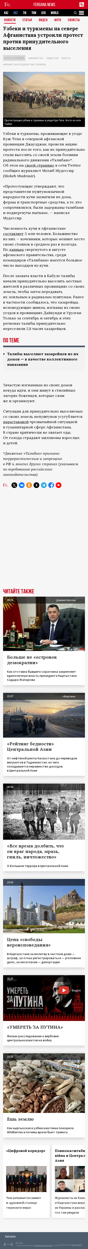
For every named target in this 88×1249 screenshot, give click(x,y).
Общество (52, 58)
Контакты (10, 1236)
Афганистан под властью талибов (24, 64)
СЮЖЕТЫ (74, 20)
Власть (66, 58)
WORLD (54, 13)
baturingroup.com (43, 1245)
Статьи (27, 20)
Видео (43, 20)
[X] (14, 485)
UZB (43, 13)
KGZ (16, 13)
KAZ (6, 13)
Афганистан (35, 58)
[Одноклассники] (29, 485)
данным (16, 249)
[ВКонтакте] (22, 485)
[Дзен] (36, 485)
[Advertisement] (44, 541)
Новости (10, 20)
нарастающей (16, 421)
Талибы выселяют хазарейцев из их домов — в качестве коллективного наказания (42, 359)
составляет (13, 233)
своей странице (39, 165)
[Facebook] (51, 485)
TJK (24, 13)
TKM (34, 13)
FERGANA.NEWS (44, 4)
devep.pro (77, 1245)
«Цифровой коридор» (25, 1151)
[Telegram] (44, 485)
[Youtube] (58, 485)
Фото (57, 20)
